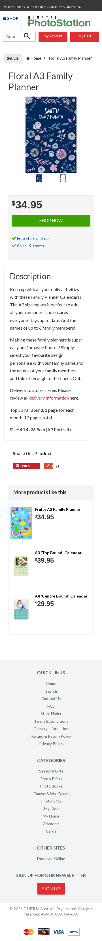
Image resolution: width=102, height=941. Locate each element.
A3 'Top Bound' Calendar (58, 552)
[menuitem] (13, 6)
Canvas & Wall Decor (51, 793)
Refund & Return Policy (51, 736)
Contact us (43, 6)
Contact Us (51, 698)
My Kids (51, 808)
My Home (51, 816)
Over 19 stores (30, 245)
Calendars (51, 823)
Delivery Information (67, 6)
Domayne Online (51, 858)
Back (14, 58)
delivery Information (49, 397)
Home (35, 58)
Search (51, 691)
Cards (51, 831)
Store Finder (51, 713)
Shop (12, 18)
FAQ (51, 706)
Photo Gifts (51, 801)
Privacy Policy (51, 743)
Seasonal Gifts (51, 771)
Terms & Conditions (51, 721)
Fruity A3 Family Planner (57, 509)
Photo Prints (51, 778)
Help (28, 6)
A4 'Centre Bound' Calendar (61, 596)
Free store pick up (33, 238)
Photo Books (51, 786)
